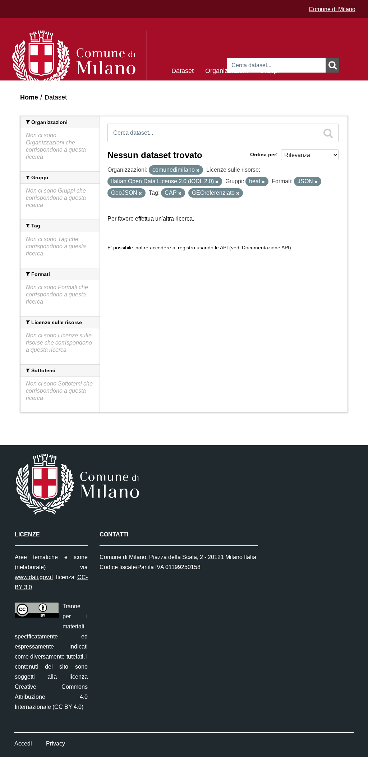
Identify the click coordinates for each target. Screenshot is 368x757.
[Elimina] (197, 170)
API (224, 247)
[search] (328, 133)
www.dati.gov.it (34, 577)
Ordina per (263, 154)
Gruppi (269, 70)
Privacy (55, 743)
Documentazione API (265, 247)
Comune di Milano (332, 9)
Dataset (182, 70)
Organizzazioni (226, 70)
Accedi (23, 743)
